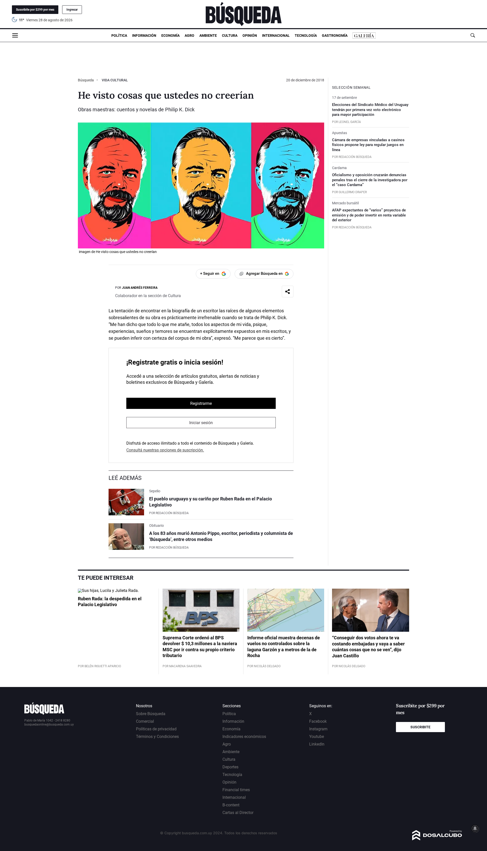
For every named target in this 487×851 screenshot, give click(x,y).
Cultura (229, 35)
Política (119, 35)
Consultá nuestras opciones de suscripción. (165, 450)
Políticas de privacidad (156, 729)
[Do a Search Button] (472, 35)
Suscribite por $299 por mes (35, 9)
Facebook (318, 721)
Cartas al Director (237, 812)
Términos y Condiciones (157, 736)
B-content (230, 805)
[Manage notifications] (475, 828)
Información (144, 35)
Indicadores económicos (244, 736)
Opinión (249, 35)
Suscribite (420, 727)
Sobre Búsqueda (150, 713)
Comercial (145, 721)
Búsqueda (86, 80)
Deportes (230, 767)
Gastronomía (334, 35)
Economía (170, 35)
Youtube (316, 736)
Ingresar (72, 9)
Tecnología (306, 35)
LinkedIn (316, 744)
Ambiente (208, 35)
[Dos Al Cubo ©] (437, 839)
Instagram (318, 729)
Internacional (276, 35)
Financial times (236, 789)
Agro (189, 35)
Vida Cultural (115, 80)
